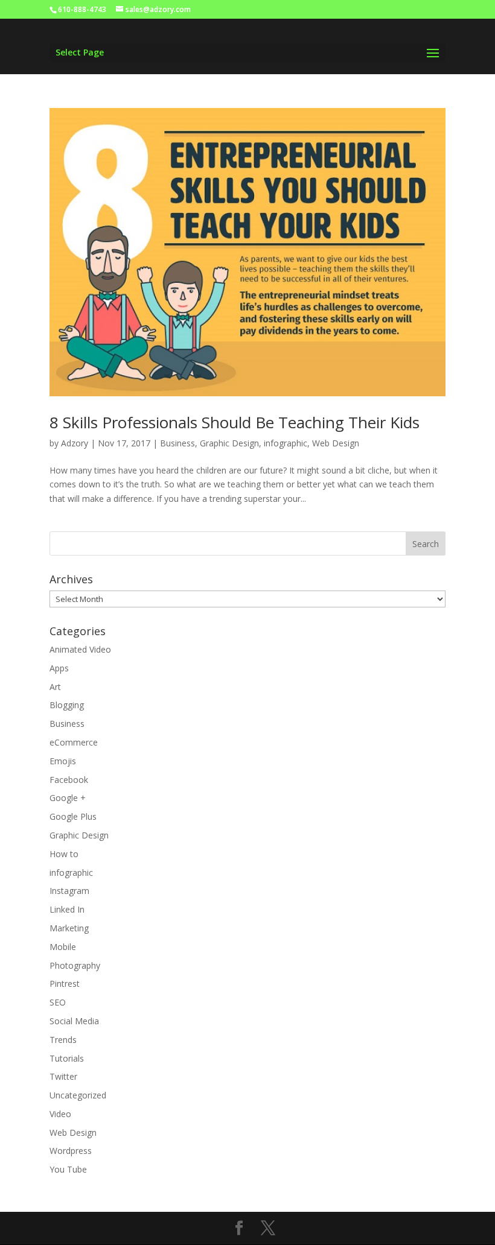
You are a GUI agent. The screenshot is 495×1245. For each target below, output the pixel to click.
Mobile (63, 946)
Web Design (335, 443)
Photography (75, 965)
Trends (63, 1039)
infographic (285, 443)
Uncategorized (78, 1095)
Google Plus (73, 816)
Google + (68, 797)
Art (55, 686)
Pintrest (65, 983)
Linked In (67, 909)
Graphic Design (229, 443)
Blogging (67, 705)
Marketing (69, 928)
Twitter (63, 1076)
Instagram (69, 890)
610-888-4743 (82, 9)
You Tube (68, 1169)
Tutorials (67, 1058)
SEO (58, 1002)
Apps (59, 668)
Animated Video (80, 649)
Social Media (74, 1021)
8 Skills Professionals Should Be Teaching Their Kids (235, 422)
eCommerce (74, 742)
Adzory (74, 443)
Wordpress (71, 1150)
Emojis (63, 761)
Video (60, 1114)
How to (64, 854)
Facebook (69, 779)
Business (177, 443)
